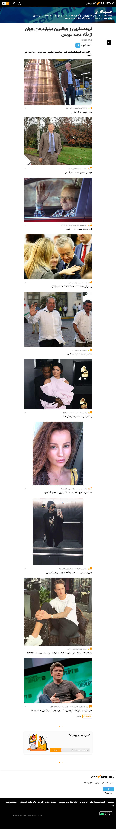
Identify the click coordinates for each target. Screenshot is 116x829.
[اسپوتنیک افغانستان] (106, 5)
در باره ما (111, 802)
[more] (25, 108)
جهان (112, 782)
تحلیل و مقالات (88, 782)
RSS (112, 805)
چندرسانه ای (87, 716)
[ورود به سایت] (19, 3)
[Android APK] (106, 814)
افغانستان (105, 782)
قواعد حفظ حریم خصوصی (68, 802)
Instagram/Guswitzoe (78, 649)
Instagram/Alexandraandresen (75, 489)
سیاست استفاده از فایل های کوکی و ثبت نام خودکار (38, 802)
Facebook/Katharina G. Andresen (74, 569)
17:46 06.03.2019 (86, 40)
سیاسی (97, 782)
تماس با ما (84, 802)
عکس (79, 716)
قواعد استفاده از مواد (97, 802)
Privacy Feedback (10, 802)
